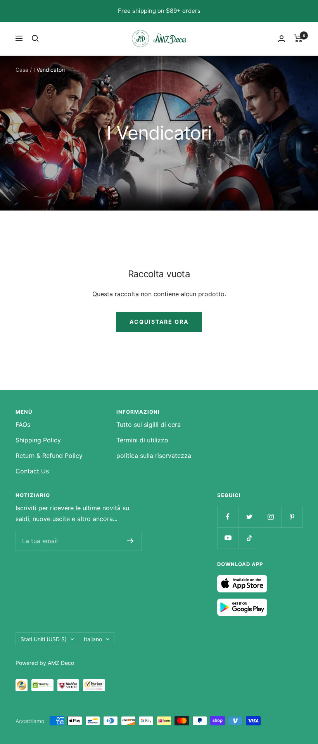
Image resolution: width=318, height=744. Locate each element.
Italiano (93, 639)
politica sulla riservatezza (153, 455)
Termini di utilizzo (142, 440)
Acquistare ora (159, 321)
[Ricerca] (35, 38)
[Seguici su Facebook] (227, 516)
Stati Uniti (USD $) (44, 639)
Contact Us (32, 471)
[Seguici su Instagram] (270, 516)
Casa (22, 69)
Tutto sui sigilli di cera (148, 424)
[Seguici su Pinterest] (291, 516)
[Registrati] (130, 541)
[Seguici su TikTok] (249, 538)
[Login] (281, 38)
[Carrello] (298, 38)
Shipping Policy (38, 440)
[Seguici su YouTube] (227, 538)
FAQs (23, 424)
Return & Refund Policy (49, 455)
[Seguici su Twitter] (249, 516)
